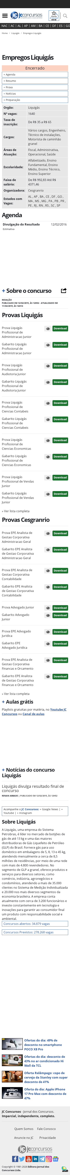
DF (54, 25)
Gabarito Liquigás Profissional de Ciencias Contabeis (15, 423)
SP (58, 205)
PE (30, 205)
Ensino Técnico (49, 169)
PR (62, 201)
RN (41, 205)
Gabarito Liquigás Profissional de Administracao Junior (17, 348)
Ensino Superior (39, 174)
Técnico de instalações (44, 135)
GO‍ (59, 197)
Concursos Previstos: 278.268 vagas (29, 932)
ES (61, 25)
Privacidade (47, 1138)
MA (30, 201)
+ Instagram (24, 813)
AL (19, 25)
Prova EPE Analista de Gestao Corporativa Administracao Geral (17, 537)
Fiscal (32, 150)
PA (50, 201)
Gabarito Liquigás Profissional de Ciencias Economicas (16, 460)
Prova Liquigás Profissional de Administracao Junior (17, 332)
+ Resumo (10, 81)
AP (26, 25)
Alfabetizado (37, 160)
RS (47, 205)
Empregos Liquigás (32, 33)
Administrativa (47, 150)
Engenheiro (57, 130)
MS (37, 201)
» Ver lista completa (15, 511)
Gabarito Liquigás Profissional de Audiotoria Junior (14, 385)
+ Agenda (9, 74)
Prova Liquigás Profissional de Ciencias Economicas (16, 444)
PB (56, 201)
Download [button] (60, 328)
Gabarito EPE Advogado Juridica (14, 645)
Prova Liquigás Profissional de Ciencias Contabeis (15, 406)
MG (43, 201)
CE (47, 25)
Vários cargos (37, 130)
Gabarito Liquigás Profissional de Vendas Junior (18, 497)
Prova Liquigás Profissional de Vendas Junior (18, 481)
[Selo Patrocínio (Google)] (54, 15)
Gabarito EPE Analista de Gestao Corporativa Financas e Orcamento (18, 680)
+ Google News (49, 809)
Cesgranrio (36, 190)
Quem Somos (23, 1129)
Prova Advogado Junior (18, 607)
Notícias (10, 93)
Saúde (51, 154)
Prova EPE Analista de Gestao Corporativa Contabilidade (17, 574)
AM (33, 25)
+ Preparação (12, 100)
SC (53, 205)
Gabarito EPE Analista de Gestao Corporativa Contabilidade (18, 590)
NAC (4, 25)
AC (12, 25)
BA (40, 25)
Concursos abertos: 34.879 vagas (27, 924)
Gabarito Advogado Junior (15, 617)
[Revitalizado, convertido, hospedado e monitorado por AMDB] (65, 1169)
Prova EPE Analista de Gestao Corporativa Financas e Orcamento (17, 664)
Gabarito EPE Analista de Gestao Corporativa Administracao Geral (18, 553)
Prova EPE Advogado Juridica (16, 633)
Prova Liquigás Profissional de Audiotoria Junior (14, 369)
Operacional (36, 154)
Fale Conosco (46, 1129)
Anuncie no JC (23, 1138)
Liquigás (34, 108)
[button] (48, 328)
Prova (8, 87)
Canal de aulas (33, 714)
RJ (35, 205)
